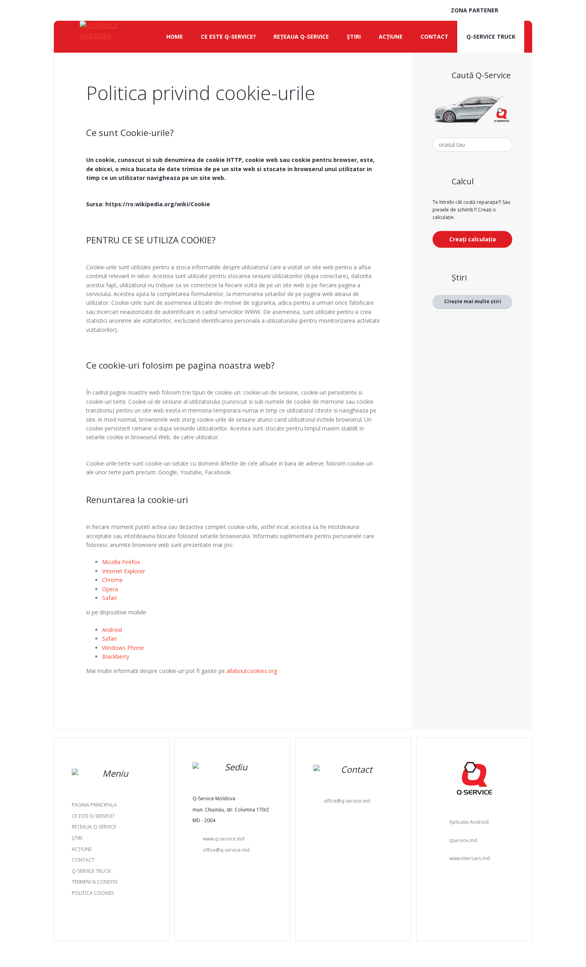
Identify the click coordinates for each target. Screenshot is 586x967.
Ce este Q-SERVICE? (228, 36)
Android (112, 629)
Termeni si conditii (95, 881)
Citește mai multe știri (472, 301)
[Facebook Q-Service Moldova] (524, 11)
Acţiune (391, 36)
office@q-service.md (226, 850)
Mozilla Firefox (121, 562)
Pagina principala (94, 804)
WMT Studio (315, 948)
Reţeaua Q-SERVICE (301, 36)
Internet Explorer (123, 571)
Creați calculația (472, 239)
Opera (110, 589)
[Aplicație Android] (513, 11)
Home (174, 36)
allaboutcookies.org (251, 671)
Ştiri (354, 36)
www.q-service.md (223, 838)
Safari (109, 598)
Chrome (112, 580)
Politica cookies (93, 893)
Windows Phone (123, 647)
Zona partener (473, 10)
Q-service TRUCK (490, 36)
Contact (434, 36)
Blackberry (115, 656)
